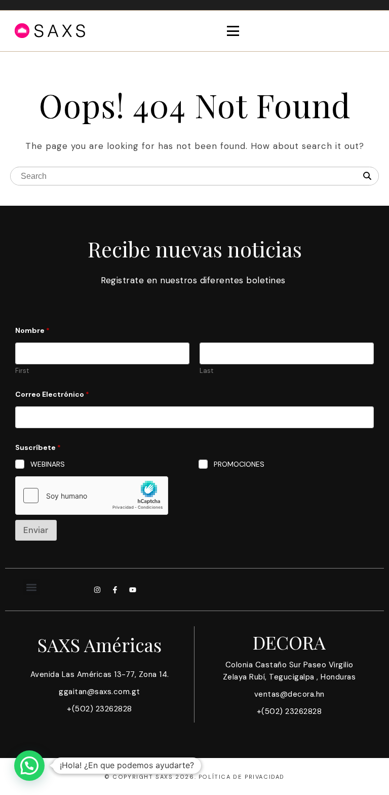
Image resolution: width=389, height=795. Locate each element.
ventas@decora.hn (289, 694)
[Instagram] (97, 590)
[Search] (367, 176)
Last (206, 371)
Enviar (36, 530)
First (22, 371)
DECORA (289, 642)
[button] (31, 587)
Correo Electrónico (52, 394)
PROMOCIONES (239, 464)
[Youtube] (133, 590)
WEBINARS (47, 464)
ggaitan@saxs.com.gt (99, 692)
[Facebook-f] (115, 590)
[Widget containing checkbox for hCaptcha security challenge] (91, 495)
